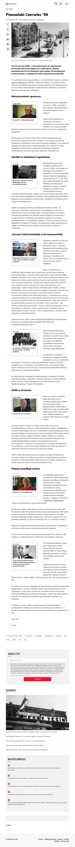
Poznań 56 (39, 636)
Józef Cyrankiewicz (18, 82)
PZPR (14, 640)
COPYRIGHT (66, 839)
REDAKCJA (60, 839)
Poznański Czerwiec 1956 (14, 636)
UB (20, 640)
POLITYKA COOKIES (65, 841)
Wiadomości (40, 19)
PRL (8, 640)
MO (65, 636)
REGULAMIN (56, 841)
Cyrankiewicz (48, 636)
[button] (68, 826)
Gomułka (58, 636)
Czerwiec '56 (28, 636)
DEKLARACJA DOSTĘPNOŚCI (50, 839)
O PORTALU (40, 839)
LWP (25, 640)
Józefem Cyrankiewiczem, (54, 500)
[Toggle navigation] (66, 3)
